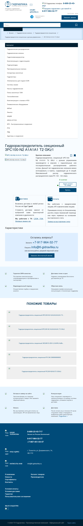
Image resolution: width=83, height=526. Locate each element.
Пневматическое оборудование (17, 104)
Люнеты (9, 112)
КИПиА (9, 108)
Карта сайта (72, 523)
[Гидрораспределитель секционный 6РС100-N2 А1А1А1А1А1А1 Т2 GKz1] (41, 312)
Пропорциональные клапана (16, 69)
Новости (8, 477)
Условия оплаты (11, 489)
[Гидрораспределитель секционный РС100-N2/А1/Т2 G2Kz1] (41, 368)
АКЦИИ (9, 116)
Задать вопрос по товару (68, 184)
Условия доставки (12, 491)
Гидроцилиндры (12, 65)
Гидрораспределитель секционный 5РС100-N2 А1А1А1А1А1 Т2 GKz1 (41, 329)
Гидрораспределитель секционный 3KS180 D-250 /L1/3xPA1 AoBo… (41, 343)
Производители (37, 477)
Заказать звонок (70, 17)
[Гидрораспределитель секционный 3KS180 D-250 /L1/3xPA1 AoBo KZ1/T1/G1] (41, 340)
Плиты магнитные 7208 (15, 92)
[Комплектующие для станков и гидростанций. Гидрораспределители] (16, 4)
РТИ (8, 128)
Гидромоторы (11, 77)
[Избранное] (76, 26)
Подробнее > (63, 416)
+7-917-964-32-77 (45, 242)
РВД (8, 132)
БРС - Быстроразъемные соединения (19, 124)
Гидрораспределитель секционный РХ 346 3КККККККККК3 (41, 357)
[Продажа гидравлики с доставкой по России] (32, 17)
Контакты (9, 482)
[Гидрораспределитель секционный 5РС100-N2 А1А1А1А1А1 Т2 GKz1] (41, 326)
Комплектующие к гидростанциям (18, 61)
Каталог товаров (37, 474)
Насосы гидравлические (15, 88)
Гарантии (9, 494)
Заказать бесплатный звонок (41, 255)
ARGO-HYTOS (12, 120)
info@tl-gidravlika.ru (34, 11)
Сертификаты (10, 479)
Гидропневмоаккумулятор (15, 57)
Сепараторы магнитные (15, 73)
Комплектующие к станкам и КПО (18, 100)
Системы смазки (12, 85)
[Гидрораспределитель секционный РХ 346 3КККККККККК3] (41, 354)
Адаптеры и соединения (15, 136)
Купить (67, 190)
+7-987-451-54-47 (35, 441)
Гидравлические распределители (18, 49)
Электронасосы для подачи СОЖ (18, 81)
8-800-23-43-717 (34, 431)
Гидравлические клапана (15, 53)
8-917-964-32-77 (49, 10)
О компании (10, 474)
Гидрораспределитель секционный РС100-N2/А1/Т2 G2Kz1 (41, 371)
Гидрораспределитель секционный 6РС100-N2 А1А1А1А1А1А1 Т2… (41, 315)
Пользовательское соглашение (18, 496)
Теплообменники (12, 96)
